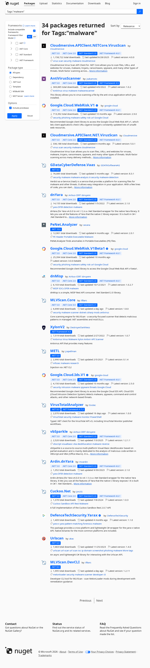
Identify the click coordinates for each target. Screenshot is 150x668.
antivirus (104, 312)
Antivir (87, 339)
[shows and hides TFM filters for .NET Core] (11, 49)
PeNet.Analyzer (63, 224)
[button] (24, 25)
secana (86, 224)
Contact (11, 624)
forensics (87, 523)
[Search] (140, 11)
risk (89, 117)
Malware (89, 236)
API (93, 339)
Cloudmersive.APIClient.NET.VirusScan (83, 135)
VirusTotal (58, 416)
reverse (105, 443)
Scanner (100, 339)
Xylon (80, 339)
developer (98, 574)
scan (61, 60)
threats (93, 387)
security (68, 60)
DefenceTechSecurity (117, 515)
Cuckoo (56, 503)
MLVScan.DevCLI (65, 562)
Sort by (115, 25)
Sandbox (65, 503)
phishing (66, 117)
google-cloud (111, 105)
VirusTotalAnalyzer (66, 404)
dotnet (82, 312)
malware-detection (109, 177)
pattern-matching (73, 523)
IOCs (61, 288)
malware (76, 60)
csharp (90, 312)
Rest (77, 503)
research (74, 363)
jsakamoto (92, 78)
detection (68, 207)
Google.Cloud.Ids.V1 (67, 374)
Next (99, 600)
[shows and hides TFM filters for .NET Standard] (11, 54)
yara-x (56, 523)
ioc (79, 550)
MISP (55, 288)
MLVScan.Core (62, 300)
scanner (75, 312)
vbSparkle (59, 431)
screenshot (97, 550)
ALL (29, 37)
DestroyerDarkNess (80, 327)
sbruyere (85, 195)
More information (98, 70)
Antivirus (57, 339)
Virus (65, 339)
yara (55, 207)
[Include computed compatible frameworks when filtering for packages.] (34, 30)
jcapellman (70, 351)
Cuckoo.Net (60, 491)
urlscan (56, 550)
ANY (34, 37)
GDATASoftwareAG (110, 165)
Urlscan (57, 538)
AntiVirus (57, 90)
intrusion (66, 387)
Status (57, 624)
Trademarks (45, 655)
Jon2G (79, 491)
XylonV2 (57, 327)
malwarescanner (86, 90)
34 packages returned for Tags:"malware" (73, 29)
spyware (85, 387)
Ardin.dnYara (62, 461)
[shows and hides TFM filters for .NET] (11, 43)
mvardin (83, 461)
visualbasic (67, 443)
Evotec (92, 405)
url (92, 117)
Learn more (30, 25)
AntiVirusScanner (65, 78)
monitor (85, 416)
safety (83, 117)
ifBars (84, 300)
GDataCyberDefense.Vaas (72, 164)
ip (82, 550)
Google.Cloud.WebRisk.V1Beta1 (77, 248)
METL (55, 350)
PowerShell (96, 416)
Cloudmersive (57, 48)
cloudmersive (88, 60)
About (62, 651)
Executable (78, 236)
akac (71, 538)
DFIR (60, 207)
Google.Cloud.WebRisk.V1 (72, 105)
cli (105, 574)
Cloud (105, 117)
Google (98, 117)
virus (55, 60)
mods (97, 312)
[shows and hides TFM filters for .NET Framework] (11, 60)
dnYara (56, 194)
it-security (94, 177)
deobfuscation (84, 443)
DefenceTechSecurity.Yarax (74, 515)
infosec (56, 363)
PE (54, 236)
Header (59, 236)
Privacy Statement (126, 651)
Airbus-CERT (75, 195)
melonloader (59, 574)
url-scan (65, 550)
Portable (68, 236)
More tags (128, 550)
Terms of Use (75, 651)
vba (75, 443)
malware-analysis (79, 177)
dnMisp (56, 276)
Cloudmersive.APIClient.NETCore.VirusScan (88, 45)
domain (88, 550)
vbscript (57, 443)
